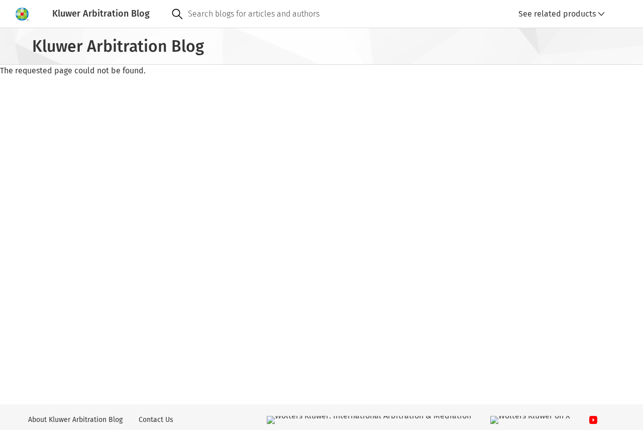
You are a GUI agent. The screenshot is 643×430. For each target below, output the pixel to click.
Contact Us (156, 419)
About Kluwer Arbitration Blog (75, 419)
